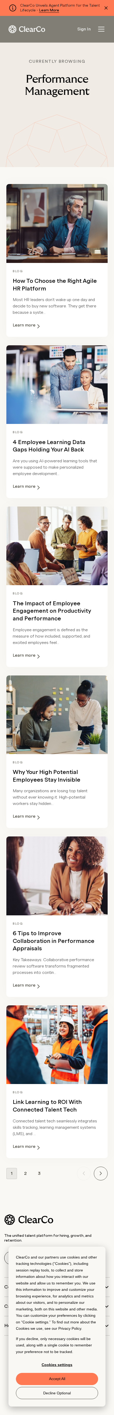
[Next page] (101, 1173)
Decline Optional (57, 1393)
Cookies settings (57, 1365)
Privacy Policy (69, 1328)
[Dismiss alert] (106, 8)
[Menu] (101, 29)
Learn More (49, 10)
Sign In (84, 29)
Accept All (57, 1379)
